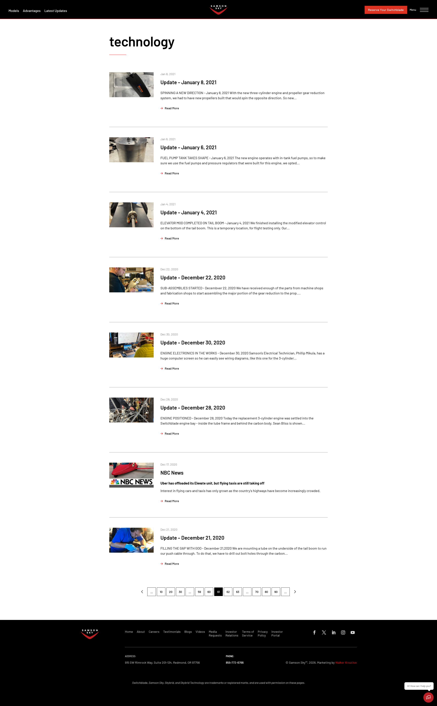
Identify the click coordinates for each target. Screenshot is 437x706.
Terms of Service (248, 633)
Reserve (386, 10)
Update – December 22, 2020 (192, 277)
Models (14, 10)
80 (266, 592)
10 (161, 592)
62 (228, 592)
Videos (200, 631)
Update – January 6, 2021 (188, 147)
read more (172, 108)
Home (129, 631)
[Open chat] (428, 697)
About (141, 631)
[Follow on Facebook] (314, 632)
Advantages (32, 10)
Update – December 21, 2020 (192, 538)
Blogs (188, 631)
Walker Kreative (346, 662)
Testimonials (172, 631)
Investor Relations (231, 633)
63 (237, 592)
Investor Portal (277, 633)
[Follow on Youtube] (353, 632)
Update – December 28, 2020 (192, 407)
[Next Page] (295, 591)
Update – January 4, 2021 (188, 212)
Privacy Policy (263, 633)
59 (199, 592)
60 (209, 592)
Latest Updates (55, 10)
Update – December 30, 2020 (192, 342)
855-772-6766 (235, 662)
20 (170, 592)
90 (276, 592)
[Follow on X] (324, 632)
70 (256, 592)
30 (180, 592)
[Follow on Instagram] (343, 632)
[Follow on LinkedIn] (333, 632)
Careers (154, 631)
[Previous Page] (142, 591)
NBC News (172, 472)
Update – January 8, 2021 (188, 82)
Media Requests (215, 633)
